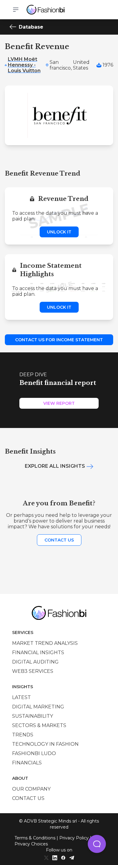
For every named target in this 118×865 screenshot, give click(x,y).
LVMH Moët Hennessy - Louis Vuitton (24, 64)
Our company (31, 789)
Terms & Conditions (35, 838)
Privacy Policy (74, 838)
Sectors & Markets (39, 725)
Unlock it (59, 232)
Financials (27, 763)
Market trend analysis (45, 643)
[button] (97, 844)
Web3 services (32, 671)
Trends (22, 735)
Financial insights (38, 652)
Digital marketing (38, 707)
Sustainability (32, 716)
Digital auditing (35, 662)
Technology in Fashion (45, 744)
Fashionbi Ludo (34, 753)
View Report (59, 403)
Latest (21, 697)
